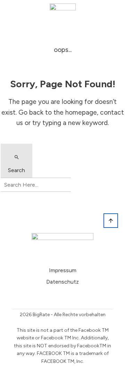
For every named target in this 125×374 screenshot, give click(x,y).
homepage (81, 112)
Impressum (62, 270)
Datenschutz (62, 281)
